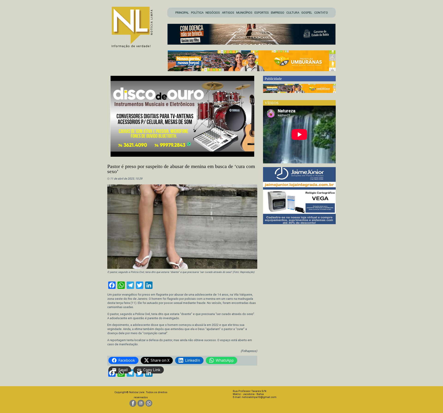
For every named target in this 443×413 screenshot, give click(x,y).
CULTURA (292, 13)
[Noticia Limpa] (134, 25)
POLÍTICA (197, 13)
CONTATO (321, 13)
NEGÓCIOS (213, 13)
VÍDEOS (271, 103)
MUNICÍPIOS (244, 13)
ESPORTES (261, 13)
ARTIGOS (228, 13)
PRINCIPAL (182, 13)
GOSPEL (306, 13)
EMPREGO (277, 13)
